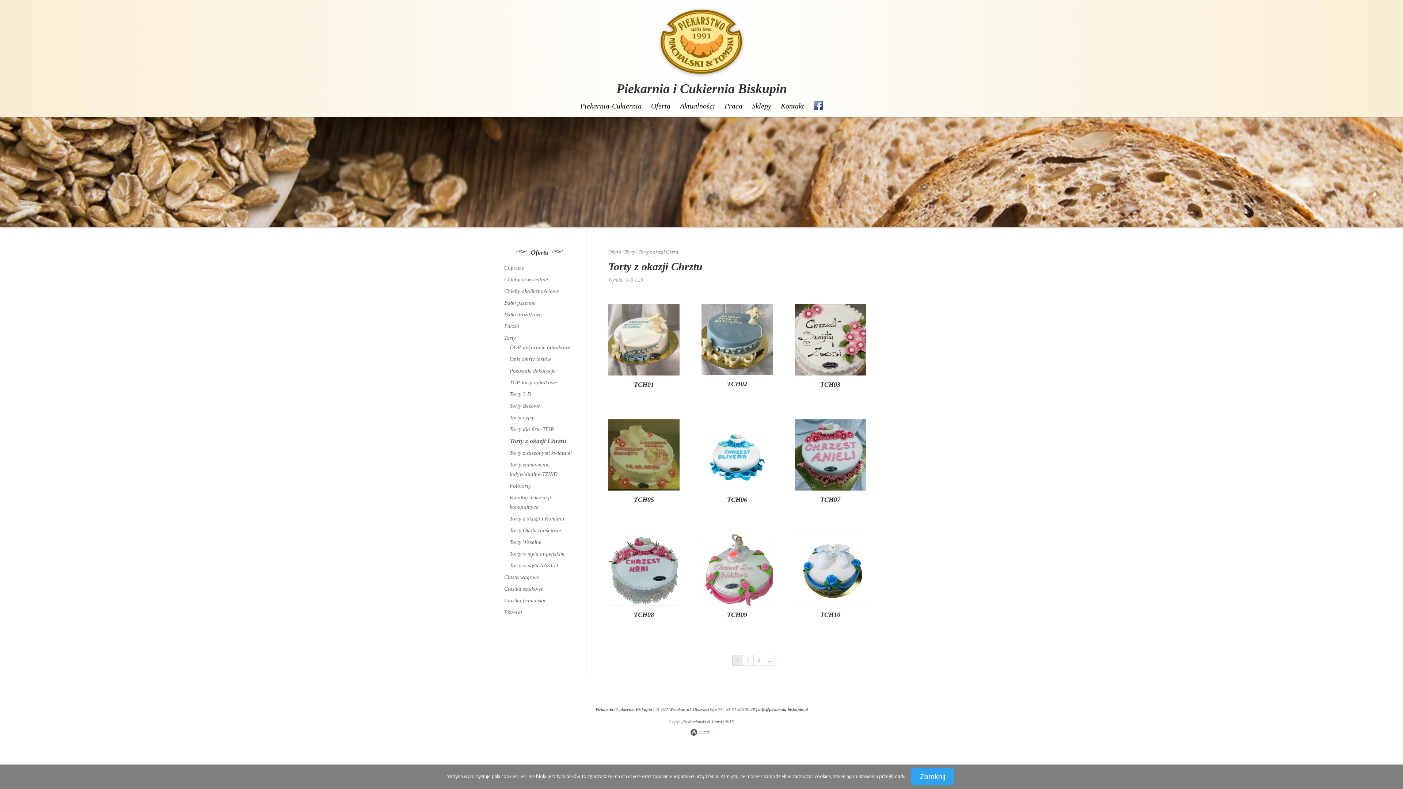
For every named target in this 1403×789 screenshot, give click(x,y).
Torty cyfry (522, 417)
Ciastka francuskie (525, 600)
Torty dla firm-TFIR (532, 429)
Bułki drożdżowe (522, 314)
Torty (630, 252)
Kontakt (792, 106)
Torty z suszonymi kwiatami (541, 453)
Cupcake (514, 268)
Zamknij (932, 777)
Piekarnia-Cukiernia (611, 106)
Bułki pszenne (520, 303)
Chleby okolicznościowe (531, 291)
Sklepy (761, 106)
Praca (733, 106)
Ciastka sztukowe (523, 589)
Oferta (660, 106)
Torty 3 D (520, 394)
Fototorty (520, 486)
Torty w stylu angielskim (537, 554)
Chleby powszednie (526, 279)
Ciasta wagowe (521, 577)
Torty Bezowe (525, 406)
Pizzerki (513, 612)
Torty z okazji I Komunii (537, 519)
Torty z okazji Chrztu (538, 441)
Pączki (511, 326)
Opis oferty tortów (530, 359)
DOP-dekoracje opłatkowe (540, 347)
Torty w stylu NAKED (534, 565)
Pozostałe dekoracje (533, 371)
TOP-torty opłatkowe (533, 382)
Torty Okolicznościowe (535, 530)
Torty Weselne (525, 542)
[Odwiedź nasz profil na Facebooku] (818, 105)
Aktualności (697, 106)
